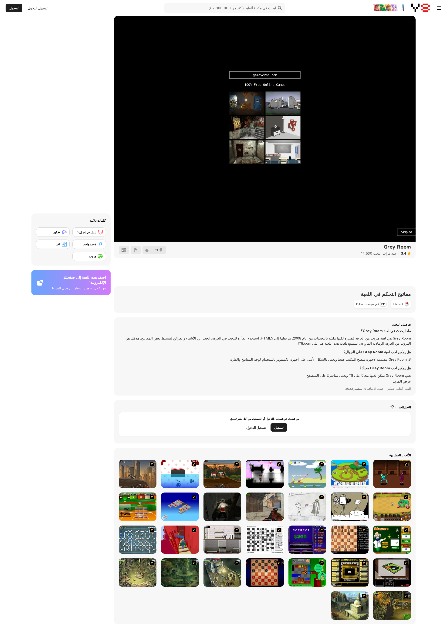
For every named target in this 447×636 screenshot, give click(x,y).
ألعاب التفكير (395, 388)
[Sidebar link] (439, 8)
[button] (402, 381)
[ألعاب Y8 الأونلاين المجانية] (420, 8)
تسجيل (14, 8)
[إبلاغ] (136, 250)
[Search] (280, 8)
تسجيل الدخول (37, 8)
